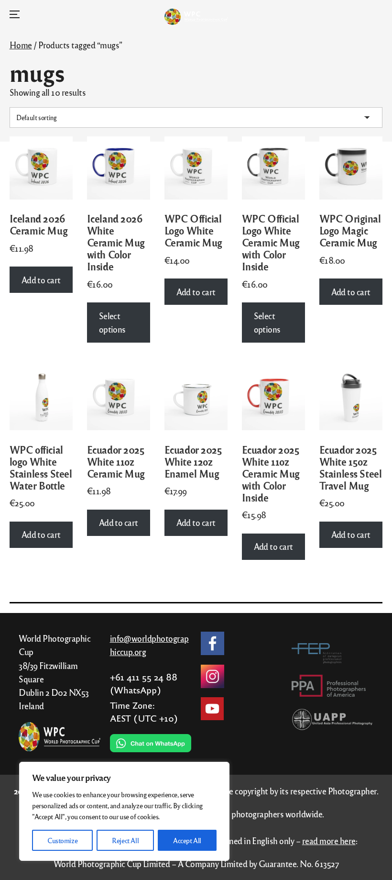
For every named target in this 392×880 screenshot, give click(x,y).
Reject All (125, 840)
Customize (62, 840)
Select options (112, 322)
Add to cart (41, 279)
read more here (329, 840)
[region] (124, 811)
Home (21, 44)
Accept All (187, 840)
